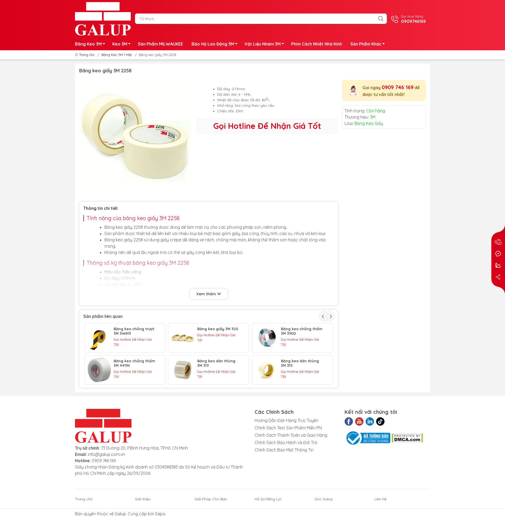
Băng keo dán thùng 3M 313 (216, 363)
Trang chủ (86, 55)
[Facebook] (349, 421)
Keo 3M (119, 44)
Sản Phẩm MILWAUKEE (160, 44)
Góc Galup (324, 499)
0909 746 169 (397, 87)
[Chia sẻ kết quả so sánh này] (498, 277)
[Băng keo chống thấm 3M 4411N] (99, 370)
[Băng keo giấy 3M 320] (182, 337)
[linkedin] (370, 421)
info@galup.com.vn (106, 454)
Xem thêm (206, 293)
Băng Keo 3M (88, 44)
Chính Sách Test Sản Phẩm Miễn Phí (288, 427)
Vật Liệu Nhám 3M (263, 44)
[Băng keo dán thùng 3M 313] (182, 370)
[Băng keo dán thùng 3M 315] (266, 370)
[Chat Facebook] (498, 253)
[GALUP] (103, 18)
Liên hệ (380, 499)
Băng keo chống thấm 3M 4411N (134, 363)
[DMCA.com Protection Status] (407, 437)
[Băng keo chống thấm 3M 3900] (266, 337)
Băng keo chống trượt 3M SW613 (134, 331)
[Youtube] (359, 421)
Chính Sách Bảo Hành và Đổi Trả (286, 442)
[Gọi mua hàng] (498, 242)
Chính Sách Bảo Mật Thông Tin (284, 449)
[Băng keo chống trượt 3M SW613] (99, 337)
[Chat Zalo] (498, 265)
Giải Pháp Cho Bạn (211, 499)
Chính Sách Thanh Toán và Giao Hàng (291, 435)
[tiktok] (380, 421)
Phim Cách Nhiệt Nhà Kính (316, 44)
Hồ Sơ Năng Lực (268, 499)
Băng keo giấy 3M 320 (217, 329)
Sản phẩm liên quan (103, 316)
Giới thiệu (143, 499)
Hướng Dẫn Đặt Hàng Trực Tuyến (286, 420)
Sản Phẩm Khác (365, 44)
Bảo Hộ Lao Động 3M (212, 44)
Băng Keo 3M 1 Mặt (117, 55)
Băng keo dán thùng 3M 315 (300, 363)
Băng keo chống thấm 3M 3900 (301, 331)
